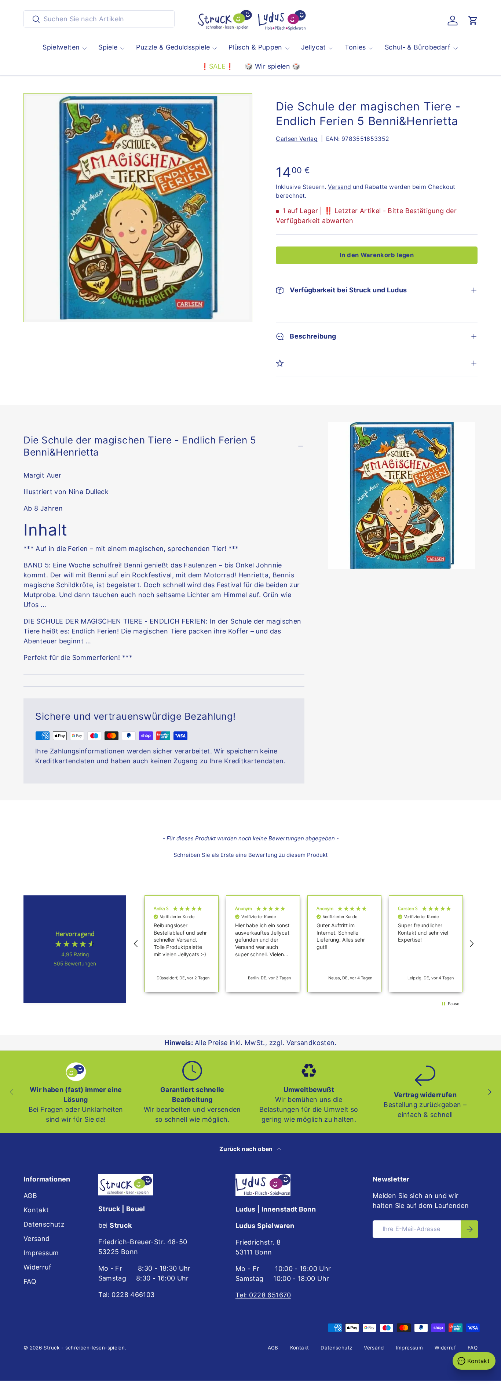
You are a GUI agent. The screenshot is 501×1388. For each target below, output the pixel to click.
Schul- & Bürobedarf (418, 47)
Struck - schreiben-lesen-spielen (84, 1348)
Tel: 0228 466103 (126, 1294)
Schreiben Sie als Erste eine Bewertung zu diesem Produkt (250, 854)
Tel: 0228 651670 (263, 1295)
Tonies (355, 47)
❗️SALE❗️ (217, 66)
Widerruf (37, 1267)
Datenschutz (44, 1224)
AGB (30, 1195)
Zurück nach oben (246, 1149)
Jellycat (313, 47)
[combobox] (99, 19)
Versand (339, 186)
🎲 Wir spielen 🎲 (272, 66)
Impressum (41, 1253)
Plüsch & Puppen (255, 47)
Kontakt (36, 1210)
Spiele (107, 47)
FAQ (29, 1281)
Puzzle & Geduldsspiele (173, 47)
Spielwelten (61, 47)
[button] (473, 20)
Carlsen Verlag (297, 138)
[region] (303, 944)
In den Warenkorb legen (377, 255)
